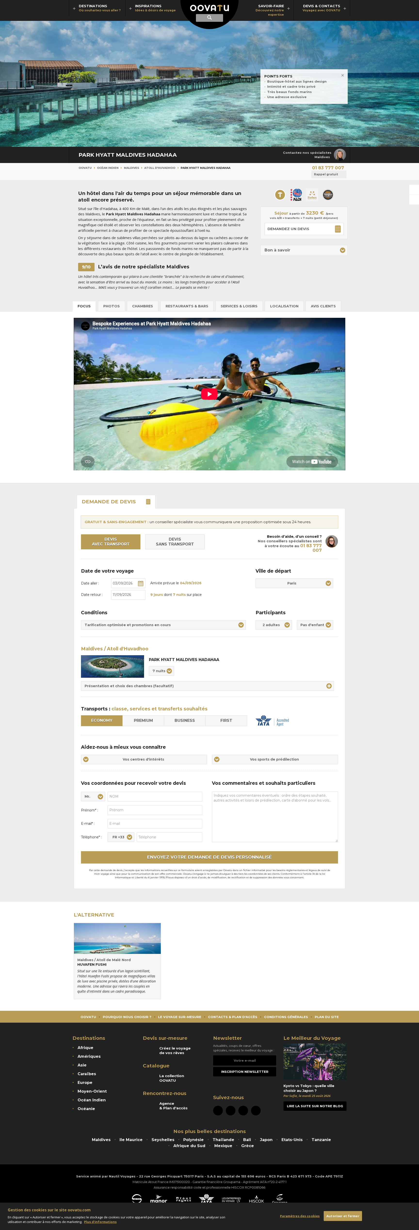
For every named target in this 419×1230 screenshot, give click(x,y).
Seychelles (163, 1139)
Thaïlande (223, 1139)
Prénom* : (89, 810)
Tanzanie (321, 1139)
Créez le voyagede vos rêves (175, 1050)
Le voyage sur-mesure (179, 1017)
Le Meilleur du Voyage (312, 1038)
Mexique (223, 1146)
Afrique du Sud (189, 1146)
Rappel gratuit (326, 174)
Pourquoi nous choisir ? (127, 1017)
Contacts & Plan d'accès (232, 1017)
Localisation (284, 306)
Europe (85, 1082)
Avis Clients (323, 306)
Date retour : (92, 594)
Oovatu (85, 168)
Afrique (85, 1047)
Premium (143, 720)
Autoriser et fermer (342, 1216)
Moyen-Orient (92, 1091)
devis (109, 502)
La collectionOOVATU (171, 1078)
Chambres (142, 306)
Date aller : (90, 583)
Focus (84, 306)
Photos (111, 306)
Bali (247, 1139)
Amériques (89, 1056)
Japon (266, 1139)
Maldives (131, 168)
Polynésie (193, 1139)
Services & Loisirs (239, 306)
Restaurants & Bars (187, 306)
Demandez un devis (288, 228)
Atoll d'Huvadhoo (159, 168)
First (226, 720)
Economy (102, 720)
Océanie (86, 1108)
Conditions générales (286, 1017)
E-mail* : (88, 823)
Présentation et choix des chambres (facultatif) (129, 686)
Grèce (247, 1146)
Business (185, 720)
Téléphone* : (91, 837)
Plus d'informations (100, 1222)
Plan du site (327, 1017)
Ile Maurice (131, 1139)
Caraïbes (87, 1074)
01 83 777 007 (328, 168)
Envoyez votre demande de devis (209, 857)
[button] (304, 250)
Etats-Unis (292, 1139)
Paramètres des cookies (300, 1216)
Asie (82, 1065)
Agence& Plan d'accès (173, 1105)
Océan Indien (108, 168)
